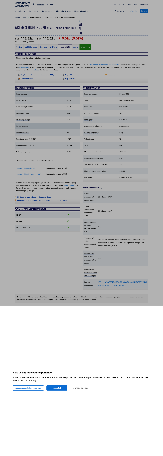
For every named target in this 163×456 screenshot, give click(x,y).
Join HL (134, 11)
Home (17, 17)
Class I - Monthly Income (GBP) (29, 174)
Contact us (144, 4)
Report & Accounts (72, 75)
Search (120, 11)
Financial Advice (63, 11)
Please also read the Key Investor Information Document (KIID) (42, 200)
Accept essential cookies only (28, 388)
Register (117, 4)
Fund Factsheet (27, 79)
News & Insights (81, 11)
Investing (19, 11)
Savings (32, 11)
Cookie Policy (30, 380)
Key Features (24, 67)
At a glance (19, 47)
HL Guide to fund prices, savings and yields (34, 197)
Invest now (85, 47)
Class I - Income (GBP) (26, 168)
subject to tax (69, 185)
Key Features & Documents (65, 47)
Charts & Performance (31, 47)
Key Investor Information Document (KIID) (105, 64)
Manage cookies (80, 388)
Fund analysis (53, 47)
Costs (75, 47)
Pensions (46, 11)
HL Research (43, 47)
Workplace (50, 4)
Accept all (57, 388)
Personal (40, 4)
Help (135, 4)
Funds (25, 17)
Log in (144, 11)
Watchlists (127, 4)
